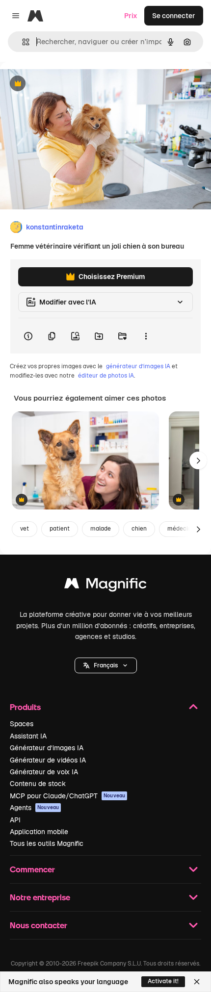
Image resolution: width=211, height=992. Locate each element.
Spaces (21, 723)
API (15, 819)
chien (139, 529)
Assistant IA (28, 736)
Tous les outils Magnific (46, 843)
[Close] (197, 982)
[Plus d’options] (146, 336)
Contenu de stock (38, 783)
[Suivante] (198, 460)
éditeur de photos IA (106, 376)
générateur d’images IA (138, 366)
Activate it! (163, 981)
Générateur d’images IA (46, 747)
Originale (64, 84)
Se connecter (173, 15)
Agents (34, 807)
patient (60, 529)
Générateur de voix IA (44, 771)
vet (24, 529)
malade (100, 529)
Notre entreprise (40, 897)
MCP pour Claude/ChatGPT (67, 795)
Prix (130, 15)
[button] (106, 665)
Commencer (32, 869)
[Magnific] (105, 585)
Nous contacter (38, 925)
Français (106, 665)
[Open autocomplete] (21, 42)
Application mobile (39, 831)
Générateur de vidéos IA (48, 760)
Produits (25, 707)
